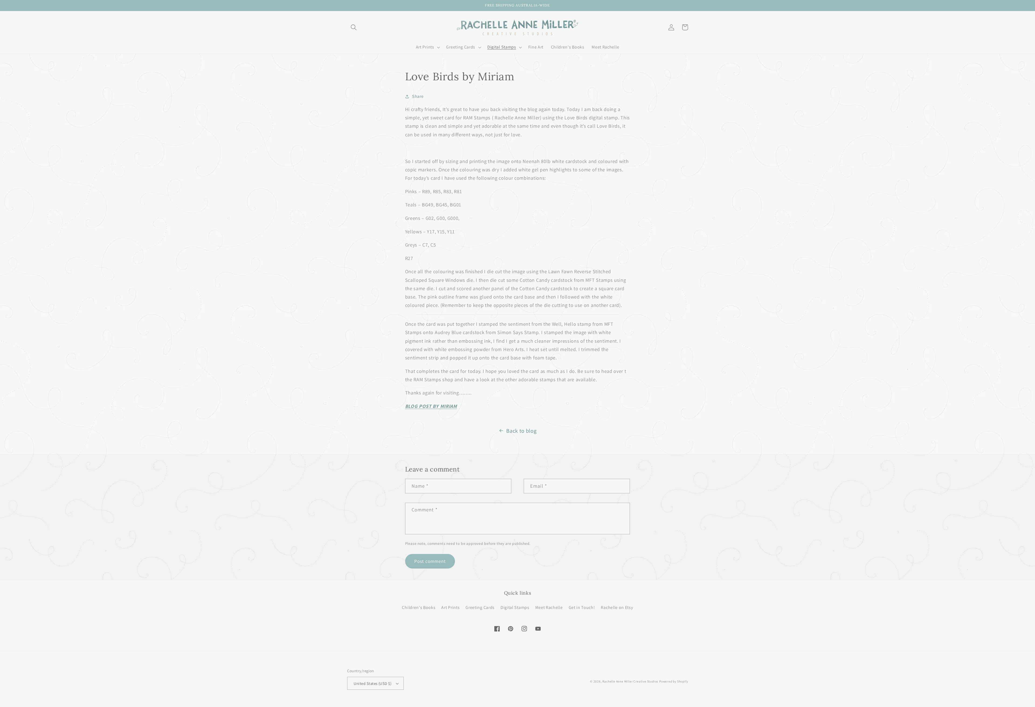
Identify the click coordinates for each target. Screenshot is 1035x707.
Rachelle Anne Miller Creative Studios (630, 681)
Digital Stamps (515, 607)
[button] (354, 27)
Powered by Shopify (673, 681)
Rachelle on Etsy (617, 607)
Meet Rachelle (549, 607)
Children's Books (418, 607)
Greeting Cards (480, 607)
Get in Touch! (582, 607)
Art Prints (450, 607)
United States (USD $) (373, 683)
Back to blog (521, 430)
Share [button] (417, 96)
